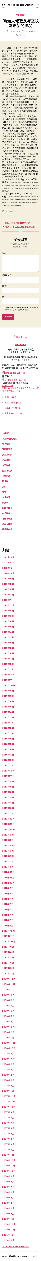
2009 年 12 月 (8, 979)
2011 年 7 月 (7, 899)
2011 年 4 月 (8, 915)
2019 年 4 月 (8, 589)
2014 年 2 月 (8, 760)
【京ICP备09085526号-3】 (15, 1246)
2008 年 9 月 (8, 1053)
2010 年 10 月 (8, 941)
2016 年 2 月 (8, 664)
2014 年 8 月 (8, 728)
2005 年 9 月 (8, 1240)
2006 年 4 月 (8, 1203)
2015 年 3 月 (8, 717)
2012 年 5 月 (8, 851)
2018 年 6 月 (8, 621)
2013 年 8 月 (8, 787)
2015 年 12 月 (8, 675)
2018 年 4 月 (8, 632)
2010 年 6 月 (8, 963)
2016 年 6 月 (8, 643)
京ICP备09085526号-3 (13, 373)
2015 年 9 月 (8, 691)
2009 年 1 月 (8, 1037)
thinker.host (7, 385)
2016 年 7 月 (8, 637)
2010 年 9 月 (8, 947)
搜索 (4, 492)
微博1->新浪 (10, 397)
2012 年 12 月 (8, 819)
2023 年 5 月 (8, 557)
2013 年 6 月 (8, 792)
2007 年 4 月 (8, 1139)
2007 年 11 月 (8, 1101)
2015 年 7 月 (8, 696)
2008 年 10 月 (8, 1048)
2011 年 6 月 (8, 904)
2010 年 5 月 (8, 968)
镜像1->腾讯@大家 (13, 402)
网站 (4, 297)
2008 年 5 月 (8, 1069)
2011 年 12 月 (8, 872)
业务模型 (6, 444)
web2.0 (13, 211)
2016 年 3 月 (8, 659)
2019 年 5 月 (8, 584)
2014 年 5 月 (8, 744)
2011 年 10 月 (8, 883)
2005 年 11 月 (8, 1229)
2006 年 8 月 (8, 1181)
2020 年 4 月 (8, 573)
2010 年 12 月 (8, 931)
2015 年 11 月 (8, 680)
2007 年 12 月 (8, 1096)
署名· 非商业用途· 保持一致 (14, 380)
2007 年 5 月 (8, 1133)
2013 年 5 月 (8, 797)
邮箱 (4, 286)
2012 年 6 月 (8, 845)
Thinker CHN (15, 31)
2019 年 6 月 (8, 578)
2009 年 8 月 (8, 1000)
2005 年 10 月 (8, 1235)
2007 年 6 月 (8, 1128)
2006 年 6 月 (8, 1192)
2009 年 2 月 (8, 1032)
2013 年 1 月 (8, 813)
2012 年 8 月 (8, 835)
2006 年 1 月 (8, 1219)
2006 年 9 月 (8, 1176)
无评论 (22, 35)
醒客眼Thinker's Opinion (20, 5)
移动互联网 (7, 524)
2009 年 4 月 (8, 1021)
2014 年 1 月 (8, 765)
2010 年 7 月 (8, 957)
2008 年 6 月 (8, 1064)
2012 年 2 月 (8, 861)
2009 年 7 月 (8, 1005)
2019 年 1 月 (8, 600)
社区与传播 (7, 518)
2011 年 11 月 (8, 877)
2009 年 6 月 (8, 1011)
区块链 (5, 481)
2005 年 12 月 (8, 1224)
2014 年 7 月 (8, 733)
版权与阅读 (7, 508)
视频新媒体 (7, 529)
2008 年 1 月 (8, 1091)
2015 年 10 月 (8, 685)
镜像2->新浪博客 (12, 408)
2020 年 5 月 (8, 568)
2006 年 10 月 (8, 1171)
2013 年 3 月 (8, 808)
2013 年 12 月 (8, 771)
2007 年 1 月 (8, 1155)
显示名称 (6, 275)
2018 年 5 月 (8, 627)
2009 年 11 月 (8, 984)
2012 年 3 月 (8, 856)
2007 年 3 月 (8, 1144)
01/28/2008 (29, 31)
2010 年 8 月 (8, 952)
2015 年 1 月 (8, 723)
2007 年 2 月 (8, 1149)
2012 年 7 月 (8, 840)
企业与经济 (7, 470)
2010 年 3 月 (8, 973)
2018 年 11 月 (8, 605)
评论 (4, 253)
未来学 (5, 502)
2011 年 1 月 (7, 925)
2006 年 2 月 (8, 1213)
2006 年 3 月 (8, 1208)
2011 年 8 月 (8, 893)
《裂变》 (6, 433)
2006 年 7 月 (8, 1187)
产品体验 (6, 460)
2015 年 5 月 (8, 707)
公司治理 (6, 476)
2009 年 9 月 (8, 995)
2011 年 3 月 (8, 920)
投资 (4, 486)
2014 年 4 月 (8, 749)
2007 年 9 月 (8, 1112)
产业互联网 (7, 454)
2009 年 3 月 (8, 1027)
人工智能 (6, 465)
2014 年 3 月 (8, 755)
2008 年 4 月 (8, 1075)
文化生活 (6, 497)
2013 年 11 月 (8, 776)
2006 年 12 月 (8, 1160)
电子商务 (6, 513)
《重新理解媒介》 (10, 438)
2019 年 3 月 (8, 594)
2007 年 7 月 (8, 1123)
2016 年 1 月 (8, 669)
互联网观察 (20, 15)
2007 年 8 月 (8, 1117)
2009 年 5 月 (8, 1016)
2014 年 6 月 (8, 739)
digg (7, 211)
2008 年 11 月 (8, 1043)
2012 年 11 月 (8, 824)
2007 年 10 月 (8, 1107)
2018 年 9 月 (8, 610)
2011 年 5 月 (8, 909)
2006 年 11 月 (8, 1165)
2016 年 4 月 (8, 653)
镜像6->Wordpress (13, 413)
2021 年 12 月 (8, 562)
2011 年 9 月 (8, 888)
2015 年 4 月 (8, 712)
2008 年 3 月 (8, 1080)
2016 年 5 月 (8, 648)
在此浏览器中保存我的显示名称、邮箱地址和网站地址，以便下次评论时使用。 (21, 309)
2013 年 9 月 (8, 781)
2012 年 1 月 (7, 867)
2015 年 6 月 (8, 701)
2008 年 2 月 (8, 1085)
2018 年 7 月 (8, 616)
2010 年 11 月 (8, 936)
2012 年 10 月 (8, 829)
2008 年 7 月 (8, 1059)
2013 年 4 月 (8, 803)
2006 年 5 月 (8, 1197)
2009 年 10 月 (8, 989)
